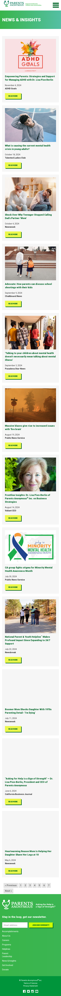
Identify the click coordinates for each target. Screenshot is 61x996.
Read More (13, 96)
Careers (5, 940)
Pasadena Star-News (15, 369)
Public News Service (15, 438)
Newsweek (10, 227)
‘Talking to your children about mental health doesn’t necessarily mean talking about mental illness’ (30, 356)
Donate (5, 969)
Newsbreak (10, 652)
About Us (6, 936)
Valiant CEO (10, 510)
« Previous (11, 885)
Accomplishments (10, 931)
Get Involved (7, 965)
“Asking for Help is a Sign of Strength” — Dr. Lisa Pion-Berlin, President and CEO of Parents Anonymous (29, 782)
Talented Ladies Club (15, 158)
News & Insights (9, 961)
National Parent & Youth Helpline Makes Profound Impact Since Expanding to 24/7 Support (27, 640)
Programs (6, 944)
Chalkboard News (13, 296)
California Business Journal (18, 794)
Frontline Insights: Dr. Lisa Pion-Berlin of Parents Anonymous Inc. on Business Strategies (27, 498)
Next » (8, 891)
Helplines (6, 949)
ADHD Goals (11, 88)
